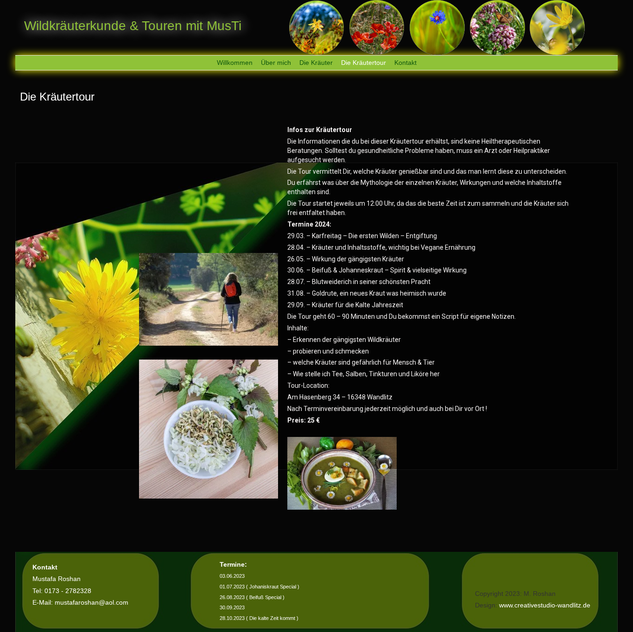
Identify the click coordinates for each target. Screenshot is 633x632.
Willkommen (235, 62)
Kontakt (405, 62)
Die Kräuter (316, 62)
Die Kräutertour (363, 62)
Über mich (276, 62)
